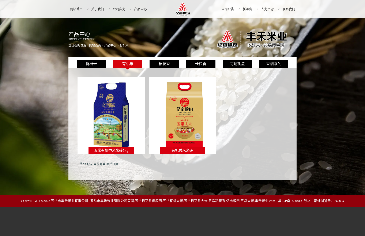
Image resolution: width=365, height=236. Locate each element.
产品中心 (110, 45)
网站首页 (95, 45)
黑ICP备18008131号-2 (294, 201)
